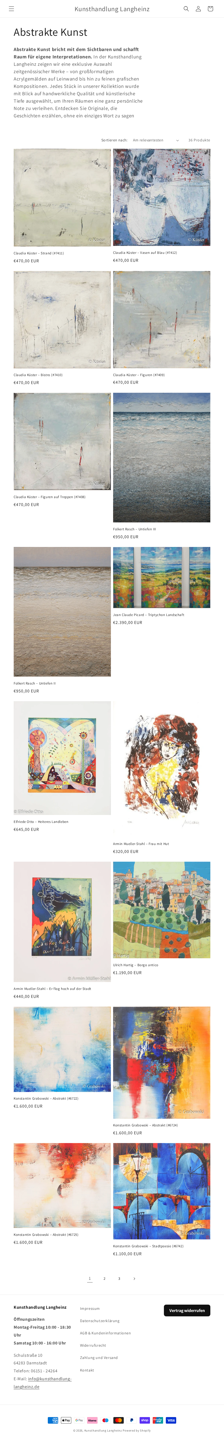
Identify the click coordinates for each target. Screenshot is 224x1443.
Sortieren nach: (114, 140)
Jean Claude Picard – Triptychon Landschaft (148, 615)
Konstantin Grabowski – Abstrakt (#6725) (46, 1235)
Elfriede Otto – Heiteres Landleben (41, 822)
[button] (11, 9)
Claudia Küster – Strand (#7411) (39, 253)
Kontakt (87, 1370)
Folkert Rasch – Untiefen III (134, 529)
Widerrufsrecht (93, 1345)
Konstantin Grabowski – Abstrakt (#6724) (145, 1125)
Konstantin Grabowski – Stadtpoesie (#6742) (148, 1246)
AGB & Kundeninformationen (105, 1333)
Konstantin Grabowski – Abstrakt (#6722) (46, 1098)
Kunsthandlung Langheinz (103, 1430)
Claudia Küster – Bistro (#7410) (38, 375)
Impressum (90, 1308)
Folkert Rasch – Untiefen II (34, 683)
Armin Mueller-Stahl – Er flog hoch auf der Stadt (52, 989)
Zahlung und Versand (99, 1357)
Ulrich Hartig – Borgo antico (135, 965)
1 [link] (90, 1278)
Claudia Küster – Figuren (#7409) (139, 375)
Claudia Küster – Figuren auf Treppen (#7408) (50, 497)
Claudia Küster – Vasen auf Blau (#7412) (145, 253)
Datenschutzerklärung (100, 1320)
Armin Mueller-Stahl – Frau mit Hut (141, 844)
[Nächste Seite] (134, 1279)
